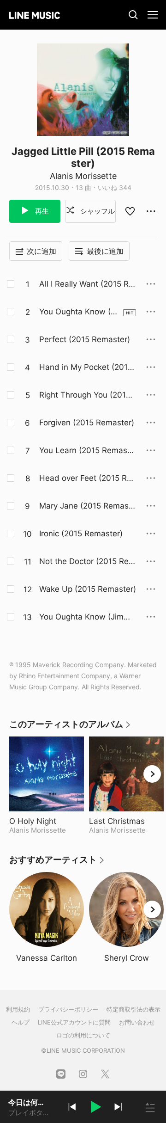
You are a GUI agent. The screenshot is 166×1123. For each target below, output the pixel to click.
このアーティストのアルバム (70, 727)
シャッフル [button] (96, 211)
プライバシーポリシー (68, 1009)
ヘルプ (21, 1022)
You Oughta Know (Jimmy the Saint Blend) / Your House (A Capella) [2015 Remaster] (87, 617)
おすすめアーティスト (57, 863)
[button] (95, 1108)
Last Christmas (126, 821)
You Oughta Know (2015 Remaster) (79, 312)
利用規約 (18, 1009)
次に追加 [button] (41, 251)
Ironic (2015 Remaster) (81, 533)
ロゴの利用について (83, 1035)
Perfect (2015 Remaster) (84, 339)
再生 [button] (41, 211)
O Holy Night (46, 821)
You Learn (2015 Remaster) (87, 451)
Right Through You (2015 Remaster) (84, 395)
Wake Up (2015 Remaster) (87, 589)
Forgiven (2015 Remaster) (86, 422)
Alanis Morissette (83, 176)
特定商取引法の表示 (133, 1009)
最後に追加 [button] (105, 251)
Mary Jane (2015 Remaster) (87, 506)
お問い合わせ (137, 1022)
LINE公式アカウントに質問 (74, 1022)
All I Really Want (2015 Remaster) (86, 284)
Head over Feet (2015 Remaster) (85, 478)
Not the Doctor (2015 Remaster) (87, 562)
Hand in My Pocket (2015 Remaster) (85, 367)
